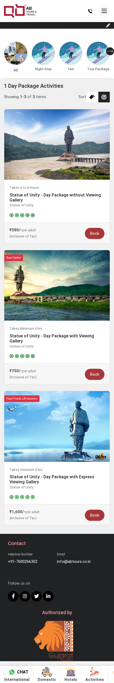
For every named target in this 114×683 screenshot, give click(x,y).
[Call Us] (90, 11)
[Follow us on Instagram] (25, 596)
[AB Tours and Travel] (20, 10)
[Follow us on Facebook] (13, 596)
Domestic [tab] (47, 679)
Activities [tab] (94, 679)
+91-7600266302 (22, 561)
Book (94, 233)
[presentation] (110, 51)
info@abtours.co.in (74, 561)
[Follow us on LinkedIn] (48, 596)
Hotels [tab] (70, 679)
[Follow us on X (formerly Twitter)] (36, 596)
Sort (82, 96)
